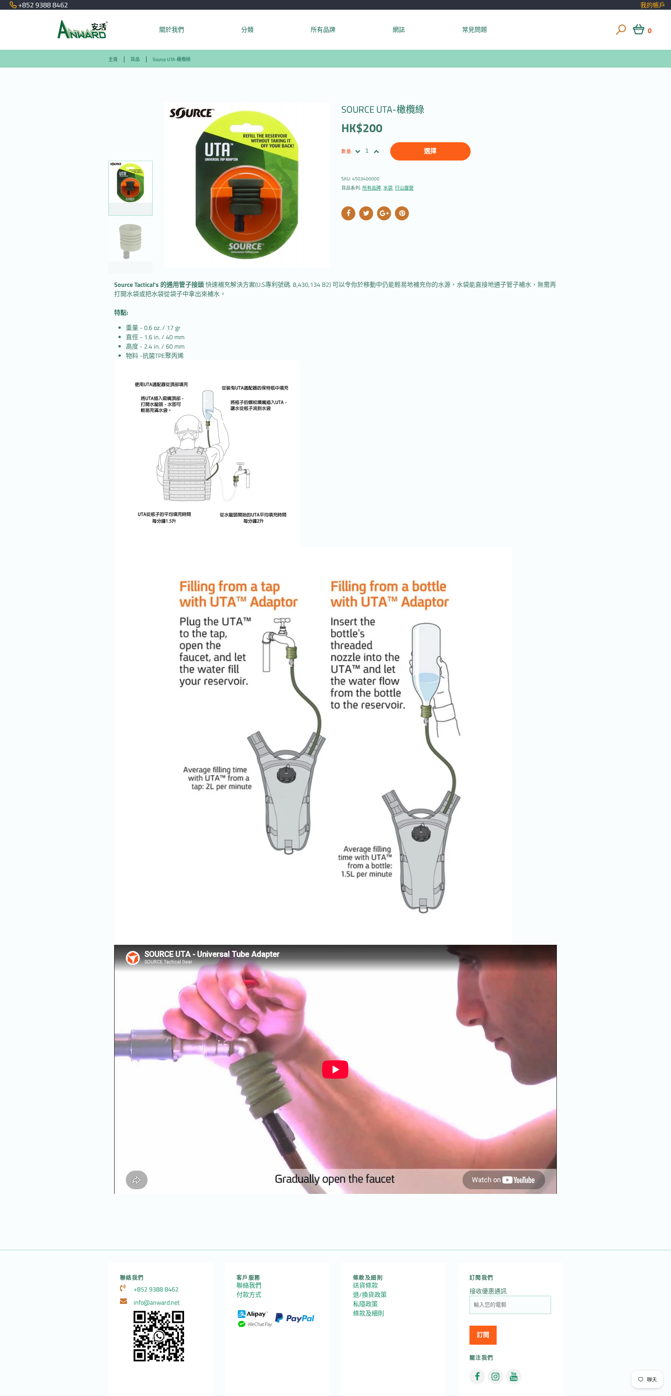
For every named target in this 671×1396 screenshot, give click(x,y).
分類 (247, 29)
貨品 (135, 59)
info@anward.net (157, 1302)
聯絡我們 (248, 1285)
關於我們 (171, 29)
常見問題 (474, 29)
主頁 (113, 59)
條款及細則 (368, 1313)
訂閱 (483, 1334)
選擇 (430, 151)
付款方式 (248, 1294)
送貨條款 (365, 1285)
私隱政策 (365, 1304)
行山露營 (404, 188)
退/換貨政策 (370, 1294)
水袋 (388, 188)
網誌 (399, 29)
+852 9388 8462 (156, 1289)
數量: (347, 151)
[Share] (348, 213)
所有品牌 (323, 29)
